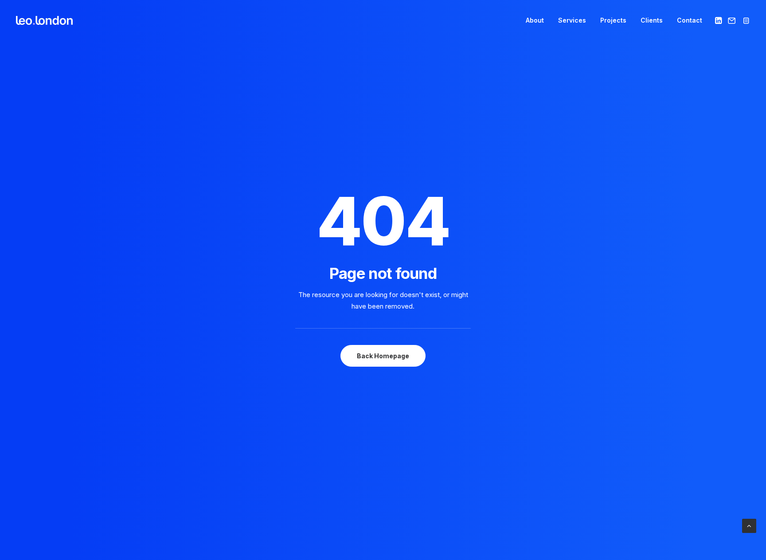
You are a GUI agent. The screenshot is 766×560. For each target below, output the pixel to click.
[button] (719, 20)
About (535, 20)
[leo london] (44, 20)
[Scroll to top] (749, 525)
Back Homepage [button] (383, 356)
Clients (652, 20)
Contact (689, 20)
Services (572, 20)
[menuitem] (535, 20)
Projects (613, 20)
